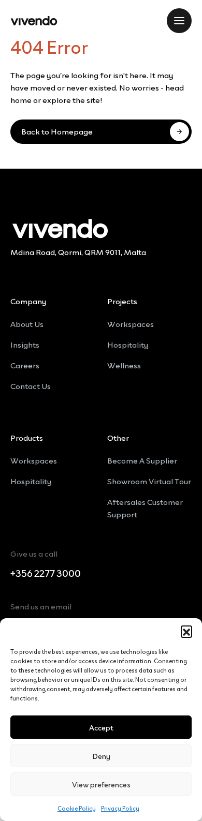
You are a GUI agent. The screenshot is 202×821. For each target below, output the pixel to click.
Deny (101, 755)
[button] (186, 631)
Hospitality (128, 344)
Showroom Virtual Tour (149, 480)
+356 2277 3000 (45, 573)
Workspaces (130, 323)
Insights (24, 344)
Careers (24, 364)
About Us (27, 323)
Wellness (124, 364)
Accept (101, 727)
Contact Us (30, 385)
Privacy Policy (120, 807)
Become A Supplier (142, 460)
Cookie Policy (76, 807)
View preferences (101, 784)
